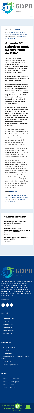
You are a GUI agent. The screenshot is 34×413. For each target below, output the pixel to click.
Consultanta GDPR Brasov (23, 408)
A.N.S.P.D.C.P (13, 191)
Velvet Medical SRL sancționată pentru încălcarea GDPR (15, 222)
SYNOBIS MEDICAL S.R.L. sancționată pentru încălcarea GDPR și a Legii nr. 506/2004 (17, 230)
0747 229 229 (7, 362)
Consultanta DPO (8, 328)
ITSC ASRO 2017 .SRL (9, 348)
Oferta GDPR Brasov (8, 408)
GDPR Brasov (17, 29)
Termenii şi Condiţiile (9, 388)
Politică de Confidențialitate (11, 382)
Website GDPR (7, 334)
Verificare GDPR (8, 325)
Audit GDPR (6, 322)
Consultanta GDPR (8, 319)
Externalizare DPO (8, 331)
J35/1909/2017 (7, 354)
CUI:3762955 (7, 351)
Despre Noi (5, 299)
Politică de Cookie (8, 385)
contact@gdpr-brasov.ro (10, 365)
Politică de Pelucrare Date (11, 379)
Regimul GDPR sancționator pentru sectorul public (16, 238)
